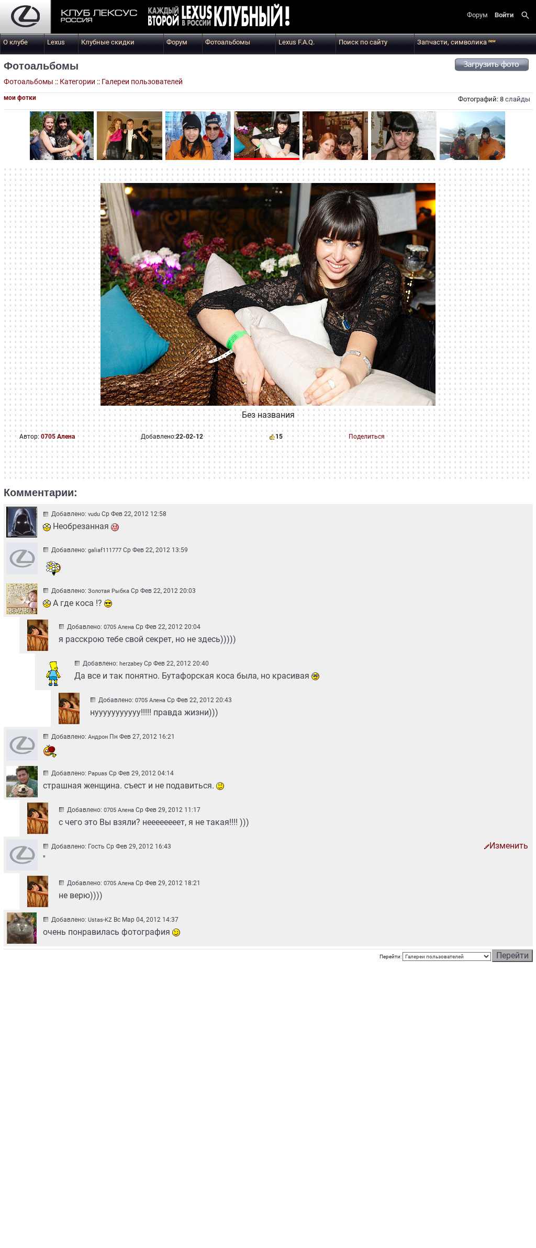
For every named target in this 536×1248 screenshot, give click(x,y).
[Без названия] (61, 135)
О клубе (15, 42)
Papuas (97, 773)
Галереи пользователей (142, 81)
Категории (77, 81)
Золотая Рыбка (108, 591)
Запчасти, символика (456, 42)
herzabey (130, 663)
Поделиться (367, 436)
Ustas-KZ (100, 920)
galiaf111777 (104, 550)
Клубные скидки (108, 42)
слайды (517, 99)
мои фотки (20, 97)
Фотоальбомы (227, 42)
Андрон (98, 737)
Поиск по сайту (363, 42)
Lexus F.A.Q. (296, 42)
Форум (176, 42)
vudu (94, 514)
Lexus (56, 42)
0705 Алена (58, 436)
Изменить (508, 846)
